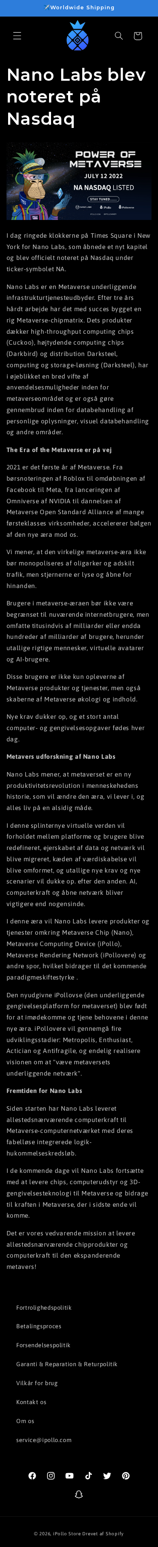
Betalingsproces (38, 1326)
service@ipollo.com (43, 1439)
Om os (25, 1420)
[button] (17, 36)
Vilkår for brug (37, 1383)
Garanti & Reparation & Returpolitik (67, 1364)
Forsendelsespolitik (43, 1345)
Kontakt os (31, 1401)
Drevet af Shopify (103, 1533)
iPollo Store (67, 1533)
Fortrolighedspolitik (44, 1307)
